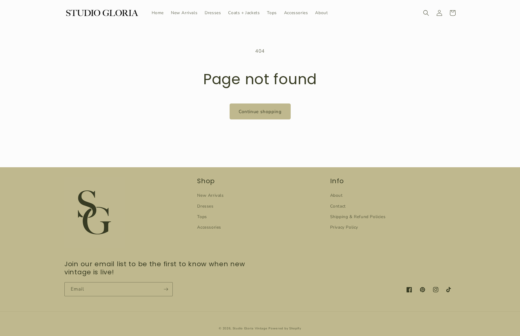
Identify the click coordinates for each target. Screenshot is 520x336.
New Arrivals (210, 195)
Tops (202, 217)
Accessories (209, 227)
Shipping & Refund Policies (358, 217)
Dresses (205, 206)
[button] (426, 13)
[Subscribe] (165, 289)
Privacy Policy (344, 227)
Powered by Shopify (284, 328)
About (336, 195)
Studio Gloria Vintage (250, 328)
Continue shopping (260, 112)
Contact (338, 206)
